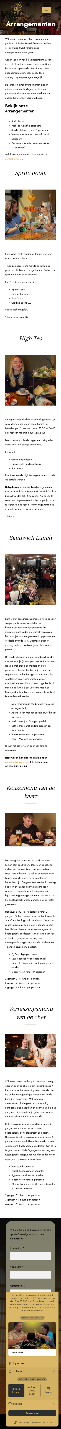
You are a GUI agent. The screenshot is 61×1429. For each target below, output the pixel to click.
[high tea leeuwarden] (30, 380)
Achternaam (17, 1285)
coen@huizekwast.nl (16, 762)
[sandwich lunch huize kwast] (30, 579)
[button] (7, 380)
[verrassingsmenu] (30, 1051)
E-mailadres (17, 1248)
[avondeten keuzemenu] (30, 830)
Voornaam (16, 1267)
